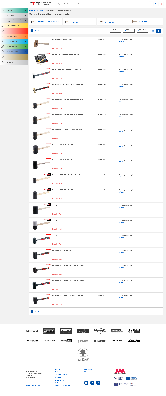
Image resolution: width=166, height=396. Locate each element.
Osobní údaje (59, 380)
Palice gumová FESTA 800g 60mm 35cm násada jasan (67, 114)
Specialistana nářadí (47, 4)
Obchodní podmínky (61, 374)
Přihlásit (122, 41)
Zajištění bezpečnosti (62, 385)
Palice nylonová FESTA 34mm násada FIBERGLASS (66, 69)
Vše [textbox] (126, 31)
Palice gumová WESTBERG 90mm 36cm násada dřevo (67, 205)
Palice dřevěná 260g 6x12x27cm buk (62, 39)
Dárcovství (87, 372)
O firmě (57, 369)
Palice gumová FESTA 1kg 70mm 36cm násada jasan (67, 129)
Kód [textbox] (112, 31)
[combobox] (115, 31)
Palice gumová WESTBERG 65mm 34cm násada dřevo (67, 190)
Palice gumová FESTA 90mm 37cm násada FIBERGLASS (68, 295)
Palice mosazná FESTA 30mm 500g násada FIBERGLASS (68, 84)
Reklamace (58, 383)
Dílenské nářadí (38, 10)
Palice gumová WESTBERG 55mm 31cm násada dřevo (67, 175)
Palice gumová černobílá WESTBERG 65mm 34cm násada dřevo (70, 220)
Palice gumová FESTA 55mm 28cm (62, 235)
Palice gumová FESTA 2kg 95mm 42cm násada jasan (67, 144)
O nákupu (58, 372)
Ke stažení (58, 377)
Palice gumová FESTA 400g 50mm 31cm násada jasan (67, 99)
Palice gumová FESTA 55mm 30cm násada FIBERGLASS (68, 265)
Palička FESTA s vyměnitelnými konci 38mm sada (66, 54)
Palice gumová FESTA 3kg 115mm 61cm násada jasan (67, 159)
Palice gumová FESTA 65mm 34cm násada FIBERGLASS (68, 280)
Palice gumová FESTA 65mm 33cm (62, 250)
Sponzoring (88, 369)
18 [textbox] (138, 31)
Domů (31, 10)
